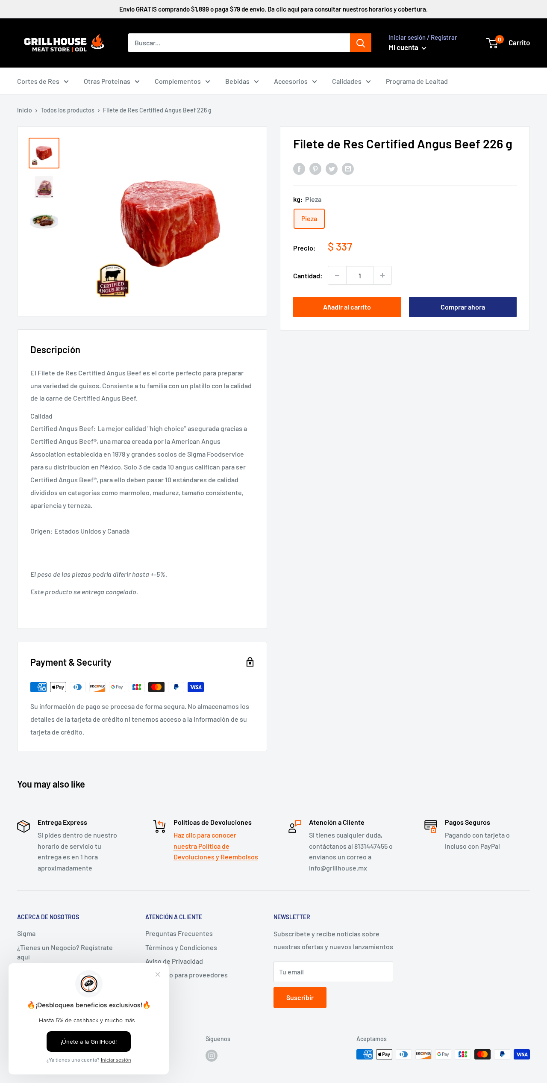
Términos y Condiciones (181, 947)
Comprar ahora (463, 307)
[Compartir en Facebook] (299, 168)
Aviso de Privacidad (174, 961)
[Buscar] (360, 42)
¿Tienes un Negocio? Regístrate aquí (65, 952)
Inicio (24, 110)
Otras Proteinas (107, 81)
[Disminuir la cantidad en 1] (337, 275)
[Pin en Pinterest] (315, 168)
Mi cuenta (404, 47)
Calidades (347, 81)
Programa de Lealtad (417, 81)
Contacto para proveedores (186, 975)
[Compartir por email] (348, 168)
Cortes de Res (38, 81)
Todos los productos (67, 110)
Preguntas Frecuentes (179, 933)
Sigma (26, 933)
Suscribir (300, 997)
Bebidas (237, 81)
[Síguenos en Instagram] (212, 1055)
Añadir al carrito (347, 307)
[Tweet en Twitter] (332, 168)
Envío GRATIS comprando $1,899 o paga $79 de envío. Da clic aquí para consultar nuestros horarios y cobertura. (273, 9)
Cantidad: (308, 275)
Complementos (178, 81)
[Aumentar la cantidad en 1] (382, 275)
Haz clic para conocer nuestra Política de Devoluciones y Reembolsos (216, 846)
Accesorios (291, 81)
